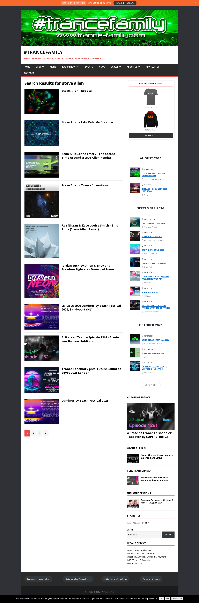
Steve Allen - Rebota (77, 91)
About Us (132, 66)
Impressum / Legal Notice (139, 550)
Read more (177, 598)
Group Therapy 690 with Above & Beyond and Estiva (157, 456)
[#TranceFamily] (99, 44)
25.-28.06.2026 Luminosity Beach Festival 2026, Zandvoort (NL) (91, 307)
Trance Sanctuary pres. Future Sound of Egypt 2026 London (91, 371)
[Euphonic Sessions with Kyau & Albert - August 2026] (133, 505)
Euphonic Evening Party (154, 353)
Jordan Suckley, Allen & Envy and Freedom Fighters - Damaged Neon (88, 267)
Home (27, 66)
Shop (38, 66)
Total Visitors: (133, 522)
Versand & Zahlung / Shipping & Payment (146, 556)
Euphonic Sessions (139, 493)
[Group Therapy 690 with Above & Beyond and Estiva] (133, 460)
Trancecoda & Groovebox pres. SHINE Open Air (155, 277)
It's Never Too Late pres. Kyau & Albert (154, 174)
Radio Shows (69, 66)
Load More (150, 385)
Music (53, 66)
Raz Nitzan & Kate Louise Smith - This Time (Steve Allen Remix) (90, 227)
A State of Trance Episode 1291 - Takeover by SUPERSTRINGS (150, 435)
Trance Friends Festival (154, 263)
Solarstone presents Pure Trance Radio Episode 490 (154, 479)
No (167, 598)
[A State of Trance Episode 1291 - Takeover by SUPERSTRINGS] (151, 427)
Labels (114, 66)
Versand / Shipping (151, 579)
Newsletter (152, 66)
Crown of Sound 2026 (153, 250)
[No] (195, 598)
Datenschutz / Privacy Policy (140, 553)
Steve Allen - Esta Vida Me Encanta (87, 122)
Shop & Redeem (125, 3)
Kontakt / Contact (135, 563)
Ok (161, 598)
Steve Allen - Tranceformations (85, 185)
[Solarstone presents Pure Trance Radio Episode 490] (133, 483)
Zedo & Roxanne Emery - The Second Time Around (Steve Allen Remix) (89, 156)
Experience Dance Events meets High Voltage (154, 367)
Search (130, 529)
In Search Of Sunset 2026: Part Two (155, 190)
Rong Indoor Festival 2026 (155, 340)
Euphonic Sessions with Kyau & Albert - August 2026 (157, 501)
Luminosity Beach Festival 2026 (85, 400)
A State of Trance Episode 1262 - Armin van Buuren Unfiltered (90, 339)
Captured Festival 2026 (153, 223)
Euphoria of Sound (152, 236)
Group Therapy (136, 448)
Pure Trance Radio (139, 470)
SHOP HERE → (150, 136)
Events (89, 66)
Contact (29, 73)
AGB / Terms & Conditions (139, 560)
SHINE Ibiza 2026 (149, 292)
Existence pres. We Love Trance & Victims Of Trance (156, 306)
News (102, 66)
